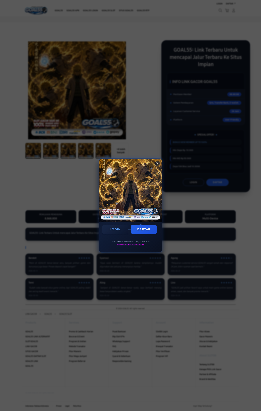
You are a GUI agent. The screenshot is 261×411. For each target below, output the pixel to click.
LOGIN (115, 229)
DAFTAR (144, 229)
